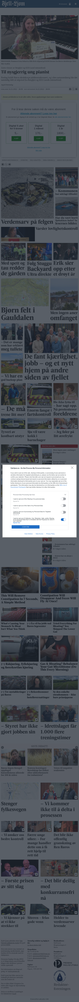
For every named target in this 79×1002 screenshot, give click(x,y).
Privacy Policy (50, 534)
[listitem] (39, 495)
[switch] (63, 499)
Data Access (39, 534)
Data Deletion (28, 534)
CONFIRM (25, 527)
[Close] (73, 468)
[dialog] (39, 501)
